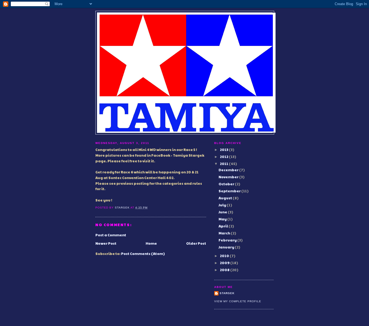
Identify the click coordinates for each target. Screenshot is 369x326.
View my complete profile (237, 301)
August (226, 198)
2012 (224, 156)
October (227, 184)
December (229, 169)
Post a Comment (110, 235)
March (225, 233)
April (224, 226)
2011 (224, 163)
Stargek (227, 293)
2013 (224, 149)
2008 (225, 269)
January (227, 247)
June (223, 212)
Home (151, 243)
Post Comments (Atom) (143, 253)
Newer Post (105, 243)
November (229, 176)
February (228, 240)
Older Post (196, 243)
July (223, 205)
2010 (225, 255)
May (223, 219)
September (230, 191)
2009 (225, 262)
